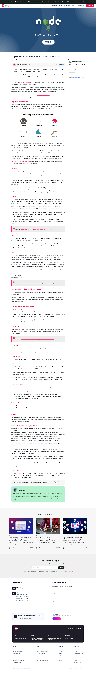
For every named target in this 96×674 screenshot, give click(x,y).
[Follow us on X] (76, 628)
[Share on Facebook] (54, 482)
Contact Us (90, 5)
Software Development (18, 651)
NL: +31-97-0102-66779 (22, 600)
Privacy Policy (70, 571)
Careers (76, 651)
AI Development (16, 649)
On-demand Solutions (41, 658)
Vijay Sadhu (67, 547)
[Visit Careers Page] (40, 616)
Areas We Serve (77, 662)
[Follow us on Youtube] (74, 628)
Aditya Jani (40, 547)
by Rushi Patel (59, 64)
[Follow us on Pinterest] (80, 628)
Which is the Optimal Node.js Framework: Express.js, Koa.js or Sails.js (37, 283)
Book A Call (81, 5)
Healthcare (61, 649)
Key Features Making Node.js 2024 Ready (77, 62)
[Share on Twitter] (56, 482)
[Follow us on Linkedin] (68, 628)
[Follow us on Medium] (72, 628)
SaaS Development (17, 653)
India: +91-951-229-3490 (22, 596)
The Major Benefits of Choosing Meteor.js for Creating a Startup (36, 229)
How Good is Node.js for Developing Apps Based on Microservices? (37, 339)
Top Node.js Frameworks (74, 59)
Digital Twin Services (17, 658)
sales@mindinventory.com (23, 589)
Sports (60, 653)
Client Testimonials (78, 658)
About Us (76, 649)
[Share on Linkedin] (59, 482)
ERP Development (41, 655)
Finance (60, 660)
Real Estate (61, 655)
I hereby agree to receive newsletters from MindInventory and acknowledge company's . (48, 571)
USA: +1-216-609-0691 (21, 594)
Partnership (76, 655)
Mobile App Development (18, 660)
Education (61, 651)
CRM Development (41, 649)
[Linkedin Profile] (25, 490)
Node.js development (43, 95)
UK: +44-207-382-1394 (22, 598)
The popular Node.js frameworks (20, 161)
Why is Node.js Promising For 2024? (77, 64)
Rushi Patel (21, 490)
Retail (60, 662)
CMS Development (41, 653)
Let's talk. (84, 1)
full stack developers (26, 82)
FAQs (75, 660)
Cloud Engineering (17, 662)
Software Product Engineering (19, 655)
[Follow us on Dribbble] (70, 628)
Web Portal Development (42, 651)
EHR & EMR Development (42, 660)
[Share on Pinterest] (62, 482)
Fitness (60, 658)
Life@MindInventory (78, 653)
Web (14, 64)
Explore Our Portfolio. (47, 1)
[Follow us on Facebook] (79, 628)
